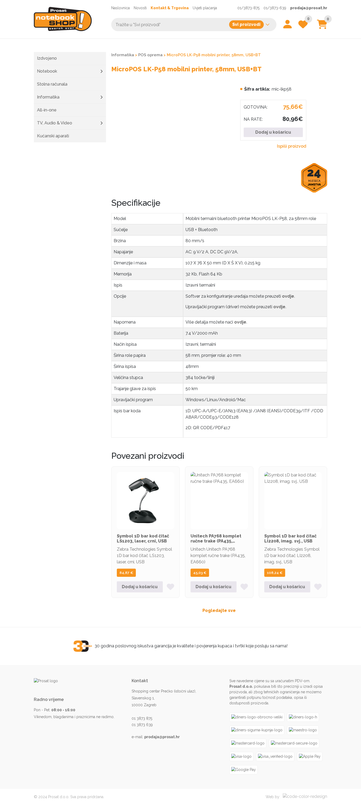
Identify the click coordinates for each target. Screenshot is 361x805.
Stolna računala (52, 84)
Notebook (47, 71)
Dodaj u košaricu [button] (140, 586)
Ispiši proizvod (291, 146)
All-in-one (47, 110)
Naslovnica (120, 8)
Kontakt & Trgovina (170, 8)
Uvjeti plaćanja (205, 8)
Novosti (140, 8)
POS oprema (150, 55)
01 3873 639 (142, 725)
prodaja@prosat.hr (308, 8)
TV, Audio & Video (54, 122)
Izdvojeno (47, 58)
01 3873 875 (142, 718)
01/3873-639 (274, 8)
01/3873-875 (248, 8)
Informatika (48, 97)
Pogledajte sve (219, 610)
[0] (322, 26)
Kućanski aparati (53, 135)
